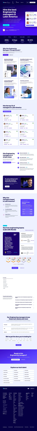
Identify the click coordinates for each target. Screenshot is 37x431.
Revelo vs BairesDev (21, 408)
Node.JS (14, 396)
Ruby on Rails (14, 340)
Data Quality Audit (5, 407)
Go (14, 403)
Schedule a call (13, 162)
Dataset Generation (5, 404)
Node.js (6, 340)
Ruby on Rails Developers (6, 378)
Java (14, 404)
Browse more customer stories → (29, 230)
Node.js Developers (27, 374)
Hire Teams (4, 395)
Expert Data (4, 402)
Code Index (4, 403)
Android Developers (16, 372)
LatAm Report (20, 396)
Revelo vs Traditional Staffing (21, 403)
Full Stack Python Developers (7, 382)
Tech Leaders (10, 394)
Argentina (27, 396)
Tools (19, 401)
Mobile (14, 402)
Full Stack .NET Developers (27, 378)
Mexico (27, 397)
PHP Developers (5, 376)
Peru (26, 399)
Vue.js (24, 340)
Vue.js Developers (16, 378)
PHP (14, 401)
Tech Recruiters (10, 396)
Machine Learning (14, 420)
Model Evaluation (5, 410)
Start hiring (7, 186)
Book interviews (30, 25)
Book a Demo (32, 396)
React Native (15, 411)
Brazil (26, 395)
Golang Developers (27, 372)
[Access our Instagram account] (33, 388)
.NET (17, 340)
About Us (19, 394)
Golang (21, 340)
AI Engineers (15, 419)
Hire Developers (32, 2)
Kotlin (31, 340)
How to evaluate (5, 285)
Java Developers (16, 374)
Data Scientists (14, 422)
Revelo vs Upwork (20, 413)
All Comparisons (20, 415)
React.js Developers (27, 376)
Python (10, 340)
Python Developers (16, 376)
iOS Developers (5, 374)
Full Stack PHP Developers (27, 380)
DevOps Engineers (5, 370)
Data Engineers (15, 370)
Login (27, 2)
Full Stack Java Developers (6, 380)
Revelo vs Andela (20, 410)
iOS (13, 413)
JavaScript (14, 405)
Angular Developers (6, 372)
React (14, 395)
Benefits (4, 288)
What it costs (4, 282)
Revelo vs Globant (20, 414)
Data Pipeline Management (4, 409)
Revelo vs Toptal (20, 409)
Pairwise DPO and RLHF (5, 406)
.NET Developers (26, 370)
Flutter (27, 340)
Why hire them (4, 281)
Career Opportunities (4, 413)
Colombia (27, 398)
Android (14, 414)
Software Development (4, 397)
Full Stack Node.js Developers (17, 380)
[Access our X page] (30, 388)
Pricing (4, 398)
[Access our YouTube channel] (28, 388)
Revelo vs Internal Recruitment (20, 405)
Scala (18, 342)
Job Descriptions (20, 402)
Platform (19, 395)
